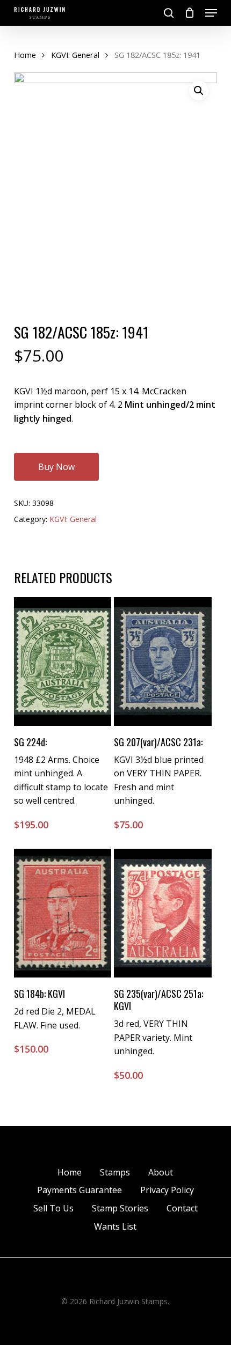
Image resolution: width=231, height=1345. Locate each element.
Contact (182, 1208)
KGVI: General (75, 54)
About (160, 1172)
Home (25, 54)
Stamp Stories (120, 1208)
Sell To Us (53, 1208)
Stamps (115, 1172)
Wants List (115, 1226)
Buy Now (56, 467)
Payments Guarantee (79, 1190)
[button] (211, 13)
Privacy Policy (167, 1190)
